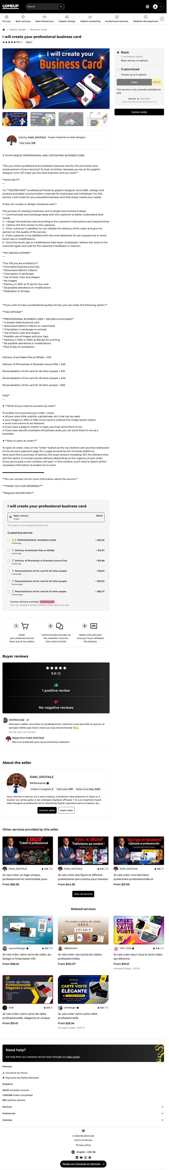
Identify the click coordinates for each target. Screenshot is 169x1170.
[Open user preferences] (161, 6)
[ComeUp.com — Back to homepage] (10, 6)
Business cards (38, 29)
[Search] (61, 6)
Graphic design (17, 29)
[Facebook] (89, 1157)
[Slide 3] (99, 119)
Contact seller (139, 112)
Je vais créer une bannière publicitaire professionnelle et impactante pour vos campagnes (136, 879)
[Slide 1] (43, 119)
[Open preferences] (148, 7)
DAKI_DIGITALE (37, 137)
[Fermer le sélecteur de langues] (103, 1164)
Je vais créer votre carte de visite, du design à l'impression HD (26, 956)
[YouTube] (81, 1157)
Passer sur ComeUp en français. (82, 1163)
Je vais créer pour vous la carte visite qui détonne (138, 956)
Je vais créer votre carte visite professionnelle (78, 1016)
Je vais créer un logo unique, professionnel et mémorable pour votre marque (25, 879)
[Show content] (162, 1107)
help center (73, 1057)
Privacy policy (83, 1145)
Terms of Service (83, 1140)
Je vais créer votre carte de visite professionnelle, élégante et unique (26, 1016)
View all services (83, 894)
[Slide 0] (14, 119)
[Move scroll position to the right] (162, 19)
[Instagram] (85, 1157)
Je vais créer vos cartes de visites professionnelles (80, 956)
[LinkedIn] (77, 1157)
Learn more (66, 810)
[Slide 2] (71, 119)
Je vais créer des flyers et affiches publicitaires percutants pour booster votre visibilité (83, 879)
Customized (130, 69)
